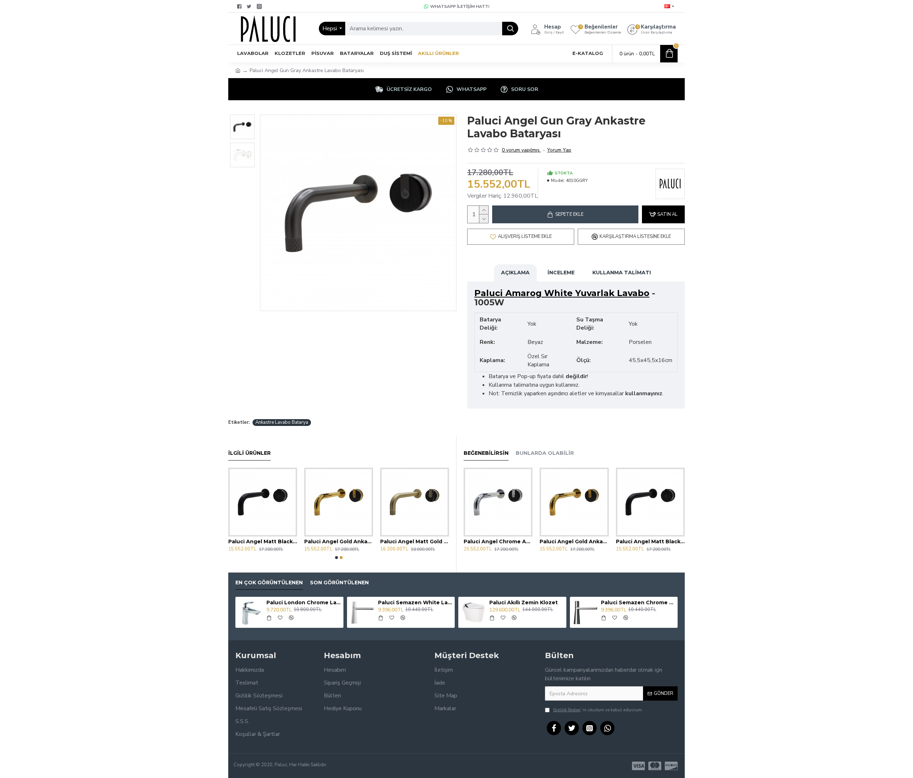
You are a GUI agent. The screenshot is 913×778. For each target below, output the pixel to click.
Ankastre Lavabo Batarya (281, 422)
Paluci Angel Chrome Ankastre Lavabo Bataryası (319, 541)
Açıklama (515, 272)
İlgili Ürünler (249, 453)
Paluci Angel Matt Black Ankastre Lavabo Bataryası (395, 541)
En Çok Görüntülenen (269, 583)
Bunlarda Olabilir (545, 453)
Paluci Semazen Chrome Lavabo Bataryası (638, 602)
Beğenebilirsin (486, 453)
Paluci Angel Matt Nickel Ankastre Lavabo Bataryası (243, 541)
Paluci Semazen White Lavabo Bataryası (415, 602)
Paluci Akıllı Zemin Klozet (523, 602)
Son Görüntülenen (339, 583)
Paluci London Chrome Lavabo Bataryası (303, 602)
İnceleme (561, 272)
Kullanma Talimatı (621, 272)
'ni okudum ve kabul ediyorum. (598, 710)
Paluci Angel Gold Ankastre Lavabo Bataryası (574, 541)
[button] (336, 557)
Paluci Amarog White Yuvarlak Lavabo (561, 293)
